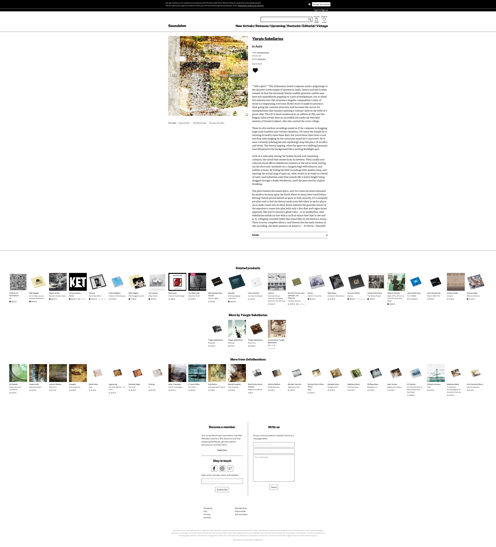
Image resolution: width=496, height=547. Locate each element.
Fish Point (192, 387)
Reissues (262, 26)
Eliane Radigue (115, 293)
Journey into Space (255, 296)
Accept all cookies (321, 4)
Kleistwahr (172, 293)
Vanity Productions (374, 293)
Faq (205, 511)
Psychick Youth (194, 296)
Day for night (213, 298)
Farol (429, 387)
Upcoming (277, 26)
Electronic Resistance (336, 296)
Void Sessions (233, 387)
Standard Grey (333, 384)
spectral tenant (35, 387)
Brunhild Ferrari (294, 293)
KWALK (71, 296)
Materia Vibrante (473, 296)
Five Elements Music (475, 384)
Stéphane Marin (353, 384)
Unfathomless (263, 52)
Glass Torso (153, 296)
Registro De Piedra (394, 387)
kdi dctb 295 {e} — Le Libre (117, 388)
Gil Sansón (13, 384)
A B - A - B (271, 345)
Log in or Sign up (321, 10)
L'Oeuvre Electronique (117, 296)
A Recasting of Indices (216, 387)
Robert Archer (54, 293)
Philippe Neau (372, 384)
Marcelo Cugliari (234, 384)
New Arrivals (245, 26)
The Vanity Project (374, 296)
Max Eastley (213, 293)
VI (149, 387)
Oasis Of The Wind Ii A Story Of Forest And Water (395, 298)
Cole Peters (212, 384)
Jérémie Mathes (274, 384)
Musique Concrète (217, 123)
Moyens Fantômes (255, 389)
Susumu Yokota (353, 293)
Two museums (74, 387)
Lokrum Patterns (473, 387)
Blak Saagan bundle (136, 296)
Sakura (350, 296)
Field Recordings (199, 123)
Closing (151, 384)
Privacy (207, 514)
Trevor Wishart (253, 293)
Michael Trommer (294, 384)
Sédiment (53, 387)
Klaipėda (211, 343)
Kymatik (231, 293)
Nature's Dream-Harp (57, 296)
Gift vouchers (241, 514)
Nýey (309, 389)
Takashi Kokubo (393, 293)
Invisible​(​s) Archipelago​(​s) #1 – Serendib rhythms (454, 389)
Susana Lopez (472, 293)
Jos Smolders (273, 340)
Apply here (222, 450)
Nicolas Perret (313, 384)
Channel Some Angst (176, 296)
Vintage (322, 26)
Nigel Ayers (332, 293)
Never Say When (95, 296)
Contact (207, 517)
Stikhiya (231, 343)
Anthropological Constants (234, 297)
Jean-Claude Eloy (413, 293)
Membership (241, 508)
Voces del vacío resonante (15, 388)
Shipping (208, 508)
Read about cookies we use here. (251, 6)
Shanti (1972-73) (433, 296)
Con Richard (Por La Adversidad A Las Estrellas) (414, 389)
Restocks (294, 26)
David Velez (93, 384)
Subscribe (222, 489)
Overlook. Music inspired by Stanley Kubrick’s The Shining (276, 298)
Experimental (184, 123)
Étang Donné (372, 387)
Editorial (308, 26)
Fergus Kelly (34, 384)
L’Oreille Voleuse (294, 301)
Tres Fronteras (353, 387)
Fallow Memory (273, 387)
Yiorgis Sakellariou (267, 38)
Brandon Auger (134, 384)
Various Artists (75, 293)
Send (274, 487)
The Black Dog (193, 293)
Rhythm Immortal (314, 296)
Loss (90, 387)
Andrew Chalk (452, 293)
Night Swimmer (294, 387)
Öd (10, 298)
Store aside (240, 511)
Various (92, 293)
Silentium (252, 343)
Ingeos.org (113, 384)
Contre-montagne (175, 387)
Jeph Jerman (392, 384)
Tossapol (72, 384)
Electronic (262, 59)
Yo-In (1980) (411, 296)
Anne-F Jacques (174, 384)
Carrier (310, 293)
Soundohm (177, 26)
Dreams (450, 296)
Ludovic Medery (55, 384)
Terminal (132, 387)
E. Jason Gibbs (194, 384)
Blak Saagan (34, 293)
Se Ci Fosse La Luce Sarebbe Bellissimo (36, 297)
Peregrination (333, 387)
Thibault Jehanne (434, 384)
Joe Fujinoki (153, 293)
